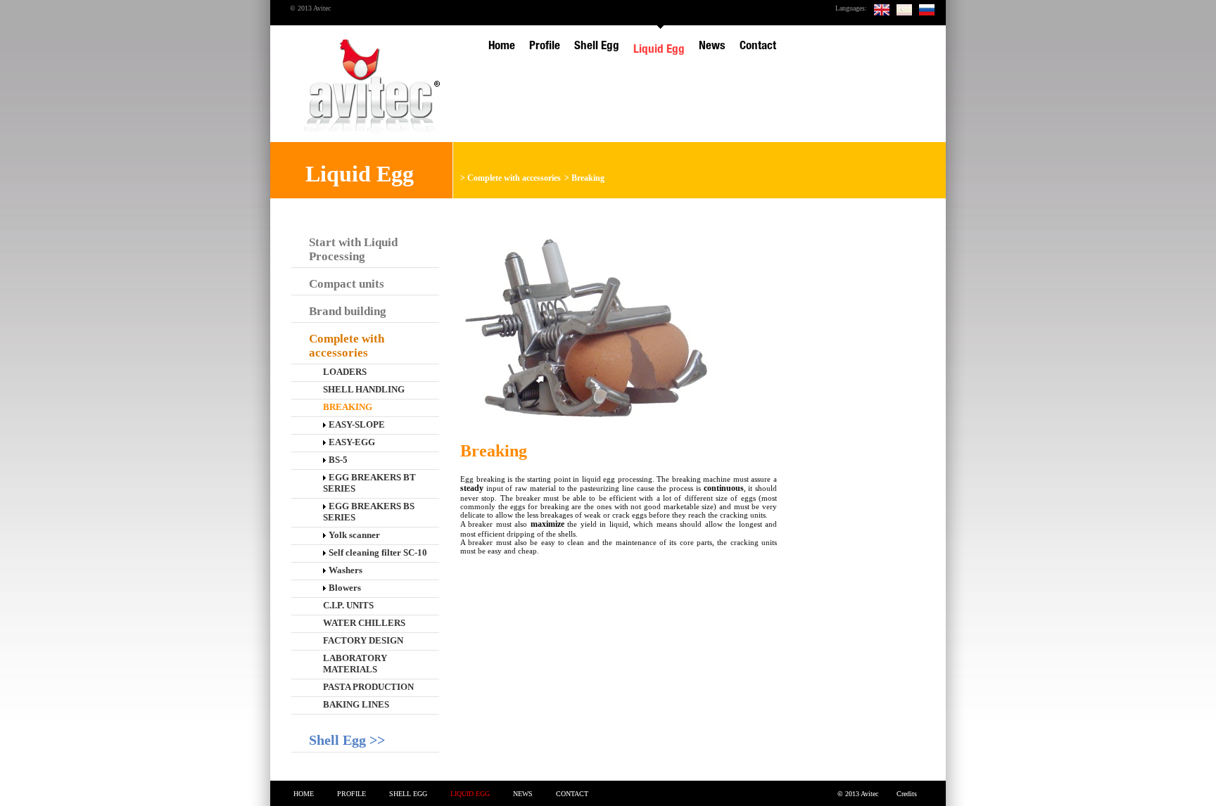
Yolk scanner (354, 535)
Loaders (345, 371)
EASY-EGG (352, 442)
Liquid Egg (470, 794)
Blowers (345, 587)
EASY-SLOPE (357, 424)
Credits (907, 794)
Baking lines (356, 704)
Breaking (587, 178)
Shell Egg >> (347, 740)
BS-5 (338, 459)
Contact (572, 794)
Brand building (347, 311)
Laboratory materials (355, 663)
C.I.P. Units (348, 605)
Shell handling (364, 389)
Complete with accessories (514, 178)
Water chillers (364, 623)
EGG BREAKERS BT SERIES (369, 483)
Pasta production (368, 687)
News (523, 794)
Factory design (363, 640)
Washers (345, 570)
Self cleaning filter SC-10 (378, 552)
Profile (351, 794)
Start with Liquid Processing (353, 249)
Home (303, 794)
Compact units (346, 283)
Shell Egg (408, 794)
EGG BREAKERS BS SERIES (368, 512)
